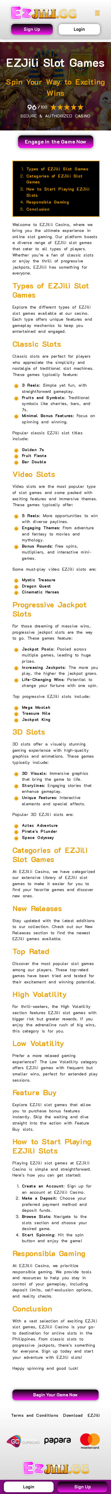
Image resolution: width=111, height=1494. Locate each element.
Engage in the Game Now (55, 141)
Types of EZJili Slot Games (57, 168)
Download (73, 1415)
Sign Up (32, 29)
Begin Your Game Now (55, 1395)
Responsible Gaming (47, 201)
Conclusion (37, 209)
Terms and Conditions (34, 1415)
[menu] (97, 13)
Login (79, 29)
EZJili (94, 1415)
